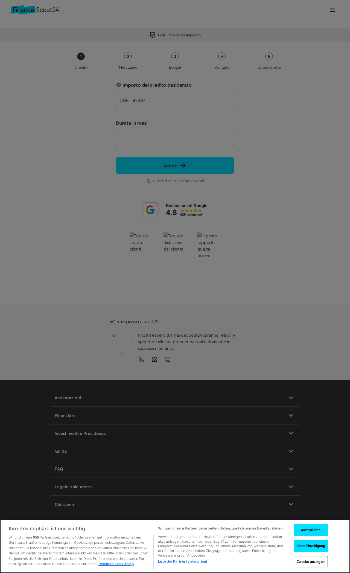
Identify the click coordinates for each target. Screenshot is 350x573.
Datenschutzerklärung (116, 564)
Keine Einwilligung (311, 545)
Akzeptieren (310, 530)
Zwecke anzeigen (311, 561)
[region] (175, 546)
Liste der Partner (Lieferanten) (182, 561)
